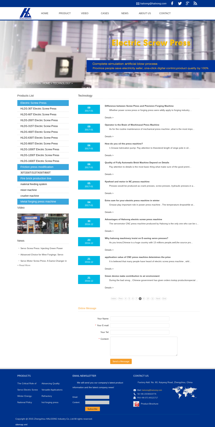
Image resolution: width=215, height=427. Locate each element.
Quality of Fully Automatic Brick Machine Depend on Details (137, 162)
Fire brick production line (35, 178)
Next (158, 299)
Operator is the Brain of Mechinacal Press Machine (132, 125)
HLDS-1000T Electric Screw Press (39, 149)
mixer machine (28, 190)
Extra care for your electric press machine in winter (132, 200)
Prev (121, 299)
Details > (109, 117)
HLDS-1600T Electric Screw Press (39, 161)
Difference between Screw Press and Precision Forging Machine (139, 106)
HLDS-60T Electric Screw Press (38, 114)
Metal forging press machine (38, 201)
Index (113, 299)
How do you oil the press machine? (124, 143)
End (164, 299)
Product (65, 13)
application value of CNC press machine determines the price (138, 257)
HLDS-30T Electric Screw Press (38, 108)
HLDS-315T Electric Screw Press (39, 126)
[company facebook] (172, 3)
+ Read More (23, 265)
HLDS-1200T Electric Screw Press (39, 155)
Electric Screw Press (33, 102)
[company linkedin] (195, 3)
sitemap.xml (21, 424)
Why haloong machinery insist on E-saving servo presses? (136, 238)
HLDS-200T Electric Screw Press (39, 120)
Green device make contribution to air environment (132, 276)
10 (148, 299)
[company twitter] (179, 3)
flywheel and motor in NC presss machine (127, 181)
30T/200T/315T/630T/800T (35, 172)
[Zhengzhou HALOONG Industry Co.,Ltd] (25, 13)
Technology (62, 83)
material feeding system (33, 184)
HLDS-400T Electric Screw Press (39, 132)
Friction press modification (36, 167)
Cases (105, 13)
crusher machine (29, 195)
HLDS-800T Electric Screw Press (39, 143)
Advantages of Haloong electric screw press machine (133, 219)
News (124, 13)
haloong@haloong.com (153, 3)
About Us (145, 13)
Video (84, 13)
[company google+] (187, 3)
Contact (165, 13)
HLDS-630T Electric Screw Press (39, 137)
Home (44, 13)
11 (153, 299)
